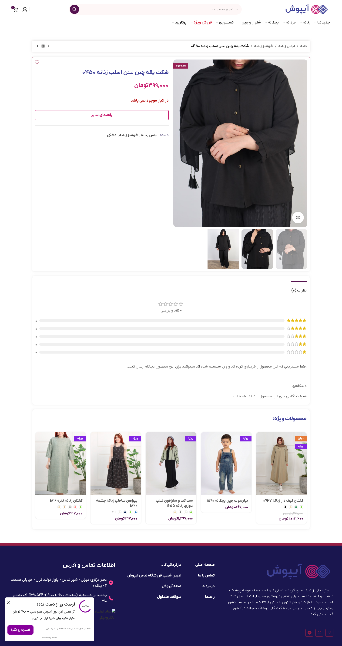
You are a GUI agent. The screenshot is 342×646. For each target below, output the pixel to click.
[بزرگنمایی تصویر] (298, 217)
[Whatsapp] (319, 633)
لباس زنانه (286, 46)
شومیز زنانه (263, 46)
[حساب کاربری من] (25, 9)
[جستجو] (74, 9)
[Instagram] (329, 633)
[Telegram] (309, 633)
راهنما (210, 597)
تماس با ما (206, 575)
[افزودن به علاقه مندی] (37, 62)
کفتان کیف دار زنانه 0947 (283, 500)
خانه (303, 46)
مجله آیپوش (171, 586)
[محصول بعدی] (37, 46)
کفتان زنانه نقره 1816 (66, 500)
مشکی (112, 135)
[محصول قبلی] (48, 46)
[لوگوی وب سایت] (306, 9)
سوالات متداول (169, 597)
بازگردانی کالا (171, 565)
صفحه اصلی (205, 565)
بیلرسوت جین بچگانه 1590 (227, 500)
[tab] (299, 288)
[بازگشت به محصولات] (43, 46)
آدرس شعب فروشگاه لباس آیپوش (154, 575)
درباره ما (208, 586)
